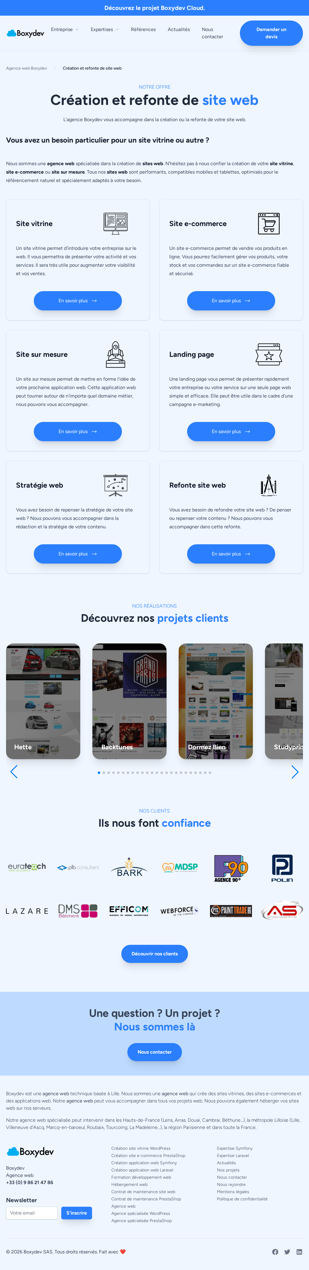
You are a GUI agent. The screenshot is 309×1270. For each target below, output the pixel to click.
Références (143, 29)
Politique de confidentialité (242, 1199)
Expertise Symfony (235, 1148)
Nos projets (228, 1170)
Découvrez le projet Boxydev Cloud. (154, 7)
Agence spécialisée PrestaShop (141, 1220)
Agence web (123, 1206)
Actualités (179, 29)
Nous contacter (212, 33)
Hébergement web (129, 1184)
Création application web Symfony (144, 1162)
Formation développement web (141, 1177)
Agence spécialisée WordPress (140, 1213)
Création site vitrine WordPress (140, 1148)
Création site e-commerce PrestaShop (148, 1155)
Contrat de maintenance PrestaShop (146, 1199)
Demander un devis (271, 33)
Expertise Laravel (233, 1155)
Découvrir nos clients (155, 954)
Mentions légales (233, 1191)
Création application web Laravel (142, 1170)
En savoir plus (73, 300)
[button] (99, 773)
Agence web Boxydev (26, 68)
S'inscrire (76, 1213)
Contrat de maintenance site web (143, 1191)
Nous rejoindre (231, 1184)
